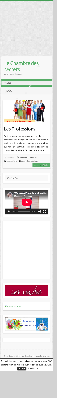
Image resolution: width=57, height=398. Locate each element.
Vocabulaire (12, 161)
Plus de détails (41, 165)
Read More (33, 368)
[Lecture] (8, 211)
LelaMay (10, 158)
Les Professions (19, 128)
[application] (26, 202)
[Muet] (39, 211)
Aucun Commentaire (29, 161)
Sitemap (46, 356)
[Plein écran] (44, 211)
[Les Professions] (27, 111)
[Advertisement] (26, 27)
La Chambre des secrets (21, 66)
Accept (22, 368)
